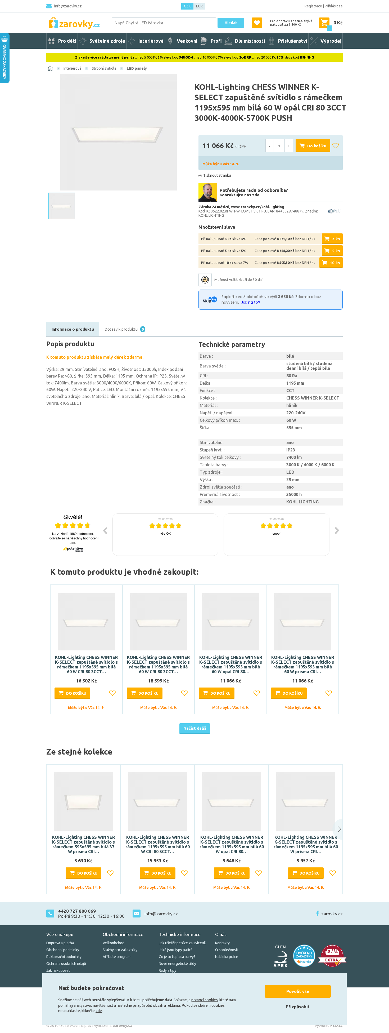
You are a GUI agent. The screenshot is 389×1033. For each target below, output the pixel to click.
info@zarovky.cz (68, 6)
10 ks (335, 262)
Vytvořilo (329, 1025)
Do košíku (316, 146)
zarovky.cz (332, 913)
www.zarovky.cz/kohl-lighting (257, 207)
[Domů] (50, 68)
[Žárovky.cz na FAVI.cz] (332, 956)
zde (99, 1011)
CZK (187, 6)
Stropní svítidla (104, 68)
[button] (332, 829)
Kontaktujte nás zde (239, 195)
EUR (199, 6)
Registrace (313, 6)
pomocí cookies (204, 1000)
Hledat (231, 23)
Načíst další (194, 728)
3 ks (336, 239)
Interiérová (72, 68)
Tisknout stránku (217, 175)
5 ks (336, 251)
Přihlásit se (334, 6)
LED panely (137, 68)
